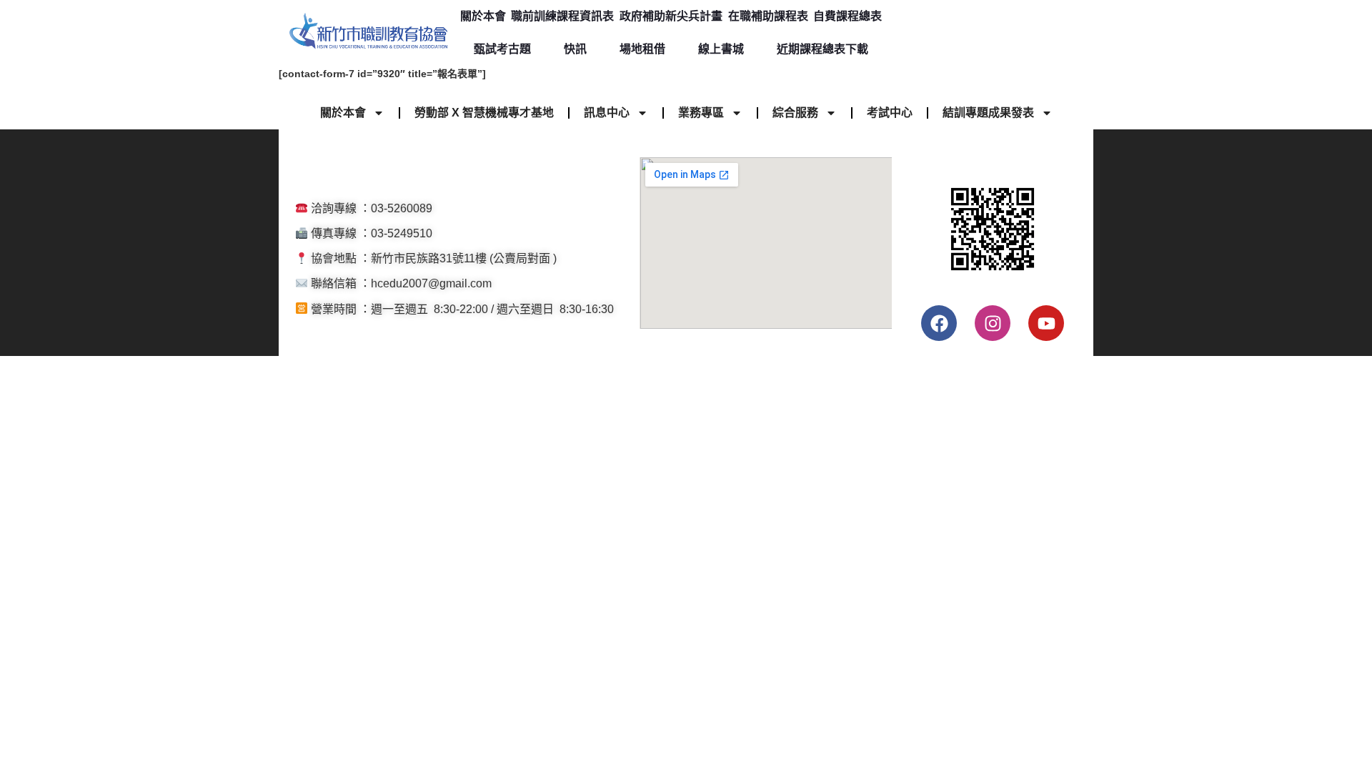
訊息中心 (607, 113)
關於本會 (483, 16)
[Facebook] (939, 323)
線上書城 (721, 49)
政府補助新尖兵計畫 (671, 16)
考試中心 (890, 113)
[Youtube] (1046, 323)
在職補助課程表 (768, 16)
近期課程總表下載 (822, 49)
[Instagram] (992, 323)
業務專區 (701, 113)
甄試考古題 (502, 49)
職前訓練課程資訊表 (562, 16)
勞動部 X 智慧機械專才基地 (484, 113)
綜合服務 (795, 113)
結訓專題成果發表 (988, 113)
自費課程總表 (847, 16)
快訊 (575, 49)
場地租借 (642, 49)
